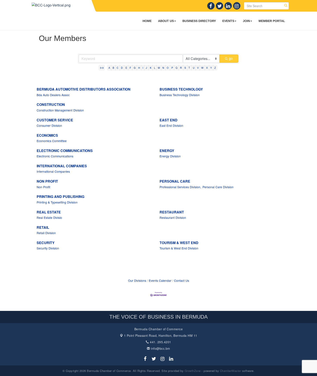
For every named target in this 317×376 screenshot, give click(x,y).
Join (246, 21)
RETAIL (43, 227)
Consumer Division (49, 125)
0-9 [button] (102, 67)
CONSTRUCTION (51, 104)
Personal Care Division (218, 187)
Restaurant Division (173, 217)
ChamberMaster (230, 371)
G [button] (135, 67)
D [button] (122, 67)
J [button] (146, 67)
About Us (166, 21)
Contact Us (181, 280)
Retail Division (46, 233)
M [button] (159, 67)
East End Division (171, 125)
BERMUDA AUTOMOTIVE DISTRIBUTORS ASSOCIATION (83, 89)
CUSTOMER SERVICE (55, 120)
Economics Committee (52, 141)
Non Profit (43, 187)
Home (147, 21)
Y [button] (211, 67)
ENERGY (167, 150)
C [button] (117, 67)
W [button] (202, 67)
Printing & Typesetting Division (57, 202)
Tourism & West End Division (179, 248)
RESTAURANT (172, 212)
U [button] (194, 67)
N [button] (163, 67)
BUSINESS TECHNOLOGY (181, 89)
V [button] (198, 67)
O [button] (168, 67)
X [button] (207, 67)
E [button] (126, 67)
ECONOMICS (47, 135)
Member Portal (272, 21)
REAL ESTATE (49, 212)
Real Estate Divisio (49, 217)
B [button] (113, 67)
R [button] (181, 67)
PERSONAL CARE (175, 181)
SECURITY (46, 242)
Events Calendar (160, 280)
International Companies (53, 171)
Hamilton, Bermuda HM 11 (160, 335)
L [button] (154, 67)
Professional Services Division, (180, 187)
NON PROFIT (47, 181)
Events (228, 21)
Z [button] (215, 67)
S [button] (185, 67)
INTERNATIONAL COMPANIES (62, 165)
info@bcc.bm (160, 348)
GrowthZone (193, 371)
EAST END (168, 120)
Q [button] (176, 67)
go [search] (231, 58)
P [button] (172, 67)
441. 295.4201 (160, 342)
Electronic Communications (55, 156)
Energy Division (170, 156)
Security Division (48, 248)
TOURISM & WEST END (179, 242)
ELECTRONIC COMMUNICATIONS (65, 150)
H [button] (139, 67)
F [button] (130, 67)
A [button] (109, 67)
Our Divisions (137, 280)
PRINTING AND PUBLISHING (60, 196)
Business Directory (199, 21)
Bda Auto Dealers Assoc (53, 95)
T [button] (189, 67)
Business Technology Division (180, 95)
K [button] (150, 67)
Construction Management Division (60, 110)
